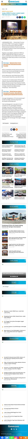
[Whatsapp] (25, 17)
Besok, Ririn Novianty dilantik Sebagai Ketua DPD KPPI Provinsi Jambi (17, 238)
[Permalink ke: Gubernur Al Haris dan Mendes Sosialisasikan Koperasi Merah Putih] (20, 193)
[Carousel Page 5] (17, 276)
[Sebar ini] (17, 17)
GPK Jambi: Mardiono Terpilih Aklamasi (13, 273)
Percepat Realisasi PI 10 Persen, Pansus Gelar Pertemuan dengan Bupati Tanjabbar (7, 175)
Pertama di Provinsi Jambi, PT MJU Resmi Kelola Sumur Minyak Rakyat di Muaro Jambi (7, 154)
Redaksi (19, 433)
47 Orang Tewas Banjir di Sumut (11, 408)
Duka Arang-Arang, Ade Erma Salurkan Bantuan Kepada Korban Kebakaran (20, 146)
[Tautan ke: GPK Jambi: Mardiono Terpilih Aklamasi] (14, 271)
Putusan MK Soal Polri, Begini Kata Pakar (13, 416)
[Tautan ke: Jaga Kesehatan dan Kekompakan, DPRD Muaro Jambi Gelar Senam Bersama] (5, 246)
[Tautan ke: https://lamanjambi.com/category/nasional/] (25, 385)
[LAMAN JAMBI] (14, 1)
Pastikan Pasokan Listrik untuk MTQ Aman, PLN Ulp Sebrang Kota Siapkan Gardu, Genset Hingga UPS (14, 373)
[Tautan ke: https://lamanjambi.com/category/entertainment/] (25, 206)
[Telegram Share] (22, 17)
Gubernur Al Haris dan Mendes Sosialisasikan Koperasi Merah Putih (20, 198)
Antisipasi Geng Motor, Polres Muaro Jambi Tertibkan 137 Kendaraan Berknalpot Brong (20, 150)
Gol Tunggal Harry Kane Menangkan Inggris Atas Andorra (14, 322)
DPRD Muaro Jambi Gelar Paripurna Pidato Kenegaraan (20, 187)
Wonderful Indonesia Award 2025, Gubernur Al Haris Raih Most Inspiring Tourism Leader (14, 358)
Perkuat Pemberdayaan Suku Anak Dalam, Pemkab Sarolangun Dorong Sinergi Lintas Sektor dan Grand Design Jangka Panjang (7, 146)
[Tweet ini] (20, 17)
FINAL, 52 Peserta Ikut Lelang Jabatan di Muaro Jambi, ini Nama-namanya (15, 363)
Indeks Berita (19, 435)
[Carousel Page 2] (12, 276)
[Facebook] (11, 129)
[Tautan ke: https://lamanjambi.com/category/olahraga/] (25, 291)
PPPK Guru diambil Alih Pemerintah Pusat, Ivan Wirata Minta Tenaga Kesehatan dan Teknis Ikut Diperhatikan (20, 154)
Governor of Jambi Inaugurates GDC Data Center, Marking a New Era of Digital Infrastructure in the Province (13, 368)
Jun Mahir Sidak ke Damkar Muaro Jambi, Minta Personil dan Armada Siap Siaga (16, 231)
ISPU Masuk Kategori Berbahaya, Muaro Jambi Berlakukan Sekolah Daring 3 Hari (7, 150)
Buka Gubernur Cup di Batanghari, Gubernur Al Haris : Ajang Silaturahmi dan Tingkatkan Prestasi (14, 331)
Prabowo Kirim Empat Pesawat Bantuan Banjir (14, 404)
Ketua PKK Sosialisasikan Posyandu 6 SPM (20, 175)
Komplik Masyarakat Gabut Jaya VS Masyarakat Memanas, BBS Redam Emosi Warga (7, 198)
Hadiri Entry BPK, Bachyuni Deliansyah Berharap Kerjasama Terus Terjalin (16, 251)
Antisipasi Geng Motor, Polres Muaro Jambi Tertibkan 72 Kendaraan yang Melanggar (20, 159)
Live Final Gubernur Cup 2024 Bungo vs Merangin (15, 326)
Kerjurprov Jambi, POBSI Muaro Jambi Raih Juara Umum (14, 312)
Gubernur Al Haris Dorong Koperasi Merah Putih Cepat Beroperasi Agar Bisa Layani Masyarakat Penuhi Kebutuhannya (7, 187)
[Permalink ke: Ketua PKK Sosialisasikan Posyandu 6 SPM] (20, 170)
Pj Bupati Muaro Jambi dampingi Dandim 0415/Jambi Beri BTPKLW (7, 134)
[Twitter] (14, 129)
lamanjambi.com (14, 123)
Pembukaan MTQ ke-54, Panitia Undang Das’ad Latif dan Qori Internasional (12, 226)
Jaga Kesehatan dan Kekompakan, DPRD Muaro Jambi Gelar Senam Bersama (17, 245)
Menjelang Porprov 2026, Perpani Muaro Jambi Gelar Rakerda (14, 317)
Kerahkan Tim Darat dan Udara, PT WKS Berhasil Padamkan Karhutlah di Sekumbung (7, 159)
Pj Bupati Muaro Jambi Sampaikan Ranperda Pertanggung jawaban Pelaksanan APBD (21, 135)
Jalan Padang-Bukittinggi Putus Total (12, 412)
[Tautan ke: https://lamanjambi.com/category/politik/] (25, 260)
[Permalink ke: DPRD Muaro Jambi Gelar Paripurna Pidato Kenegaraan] (20, 181)
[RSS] (16, 129)
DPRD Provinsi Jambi (7, 11)
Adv (2, 17)
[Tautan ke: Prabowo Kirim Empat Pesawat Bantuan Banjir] (14, 396)
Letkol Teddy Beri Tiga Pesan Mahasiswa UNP (14, 420)
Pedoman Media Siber (10, 435)
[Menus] (2, 1)
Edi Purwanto (6, 123)
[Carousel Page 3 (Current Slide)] (14, 276)
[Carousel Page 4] (15, 276)
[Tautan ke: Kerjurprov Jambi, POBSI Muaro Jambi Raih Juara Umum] (14, 302)
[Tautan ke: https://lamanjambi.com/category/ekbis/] (25, 338)
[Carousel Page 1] (10, 276)
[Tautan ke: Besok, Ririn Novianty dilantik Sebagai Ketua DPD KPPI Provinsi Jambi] (5, 239)
